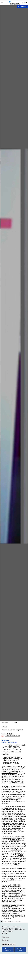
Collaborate (22, 6)
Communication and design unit (12, 730)
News (15, 722)
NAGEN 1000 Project (17, 840)
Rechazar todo (20, 949)
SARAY (8, 848)
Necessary (6, 937)
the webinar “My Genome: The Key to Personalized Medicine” (12, 771)
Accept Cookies (8, 949)
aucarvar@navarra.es (12, 735)
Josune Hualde (16, 850)
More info (4, 933)
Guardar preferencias (8, 944)
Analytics (6, 940)
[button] (2, 3)
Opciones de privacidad (1, 921)
